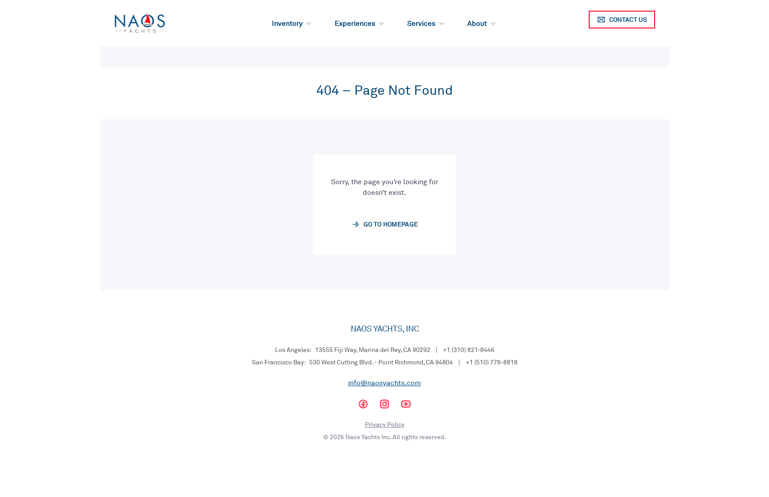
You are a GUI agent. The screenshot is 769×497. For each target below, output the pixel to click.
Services (421, 23)
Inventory (287, 23)
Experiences (355, 23)
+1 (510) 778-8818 (491, 362)
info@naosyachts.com (384, 382)
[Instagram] (384, 404)
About (477, 23)
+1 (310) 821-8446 (468, 349)
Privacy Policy (385, 424)
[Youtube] (406, 404)
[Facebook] (363, 404)
